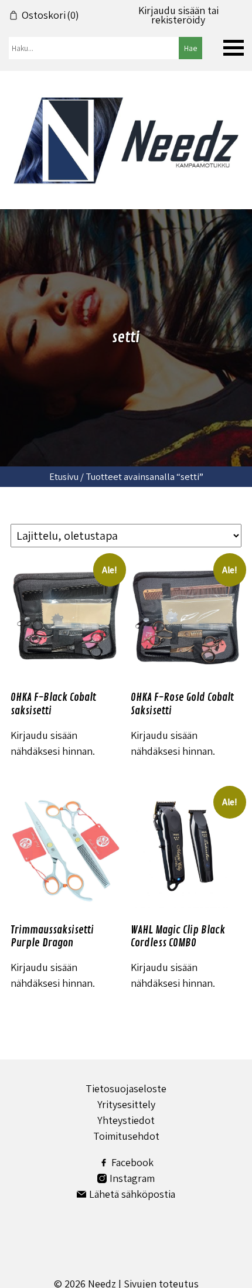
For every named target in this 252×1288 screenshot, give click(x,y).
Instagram (132, 1178)
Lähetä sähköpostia (132, 1194)
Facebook (132, 1162)
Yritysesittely (126, 1104)
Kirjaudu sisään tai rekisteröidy (178, 15)
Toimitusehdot (126, 1136)
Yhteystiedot (126, 1120)
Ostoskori (50, 15)
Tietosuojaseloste (126, 1088)
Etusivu (64, 476)
